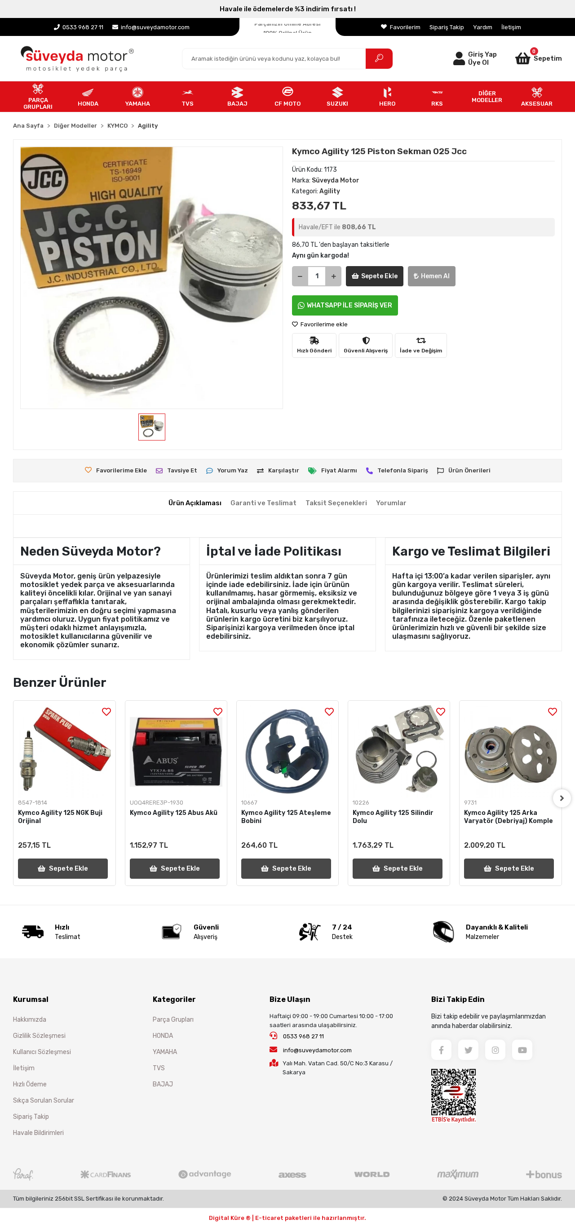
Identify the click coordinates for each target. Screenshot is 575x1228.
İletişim (511, 27)
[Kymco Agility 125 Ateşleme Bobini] (287, 751)
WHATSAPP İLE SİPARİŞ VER (349, 305)
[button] (529, 58)
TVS (159, 1068)
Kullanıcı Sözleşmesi (42, 1052)
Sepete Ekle (379, 276)
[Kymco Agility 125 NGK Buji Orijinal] (64, 751)
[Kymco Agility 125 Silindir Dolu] (399, 751)
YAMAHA (165, 1052)
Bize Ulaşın (290, 999)
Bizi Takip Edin (458, 999)
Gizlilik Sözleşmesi (39, 1036)
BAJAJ (163, 1084)
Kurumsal (31, 999)
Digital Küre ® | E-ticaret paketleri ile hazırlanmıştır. (287, 1218)
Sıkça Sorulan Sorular (43, 1100)
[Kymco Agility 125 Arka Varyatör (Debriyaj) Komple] (510, 751)
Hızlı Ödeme (30, 1084)
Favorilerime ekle (323, 324)
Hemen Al (435, 276)
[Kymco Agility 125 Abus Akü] (176, 751)
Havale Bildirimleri (38, 1133)
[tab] (194, 503)
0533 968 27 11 (303, 1036)
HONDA (163, 1036)
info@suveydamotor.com (317, 1050)
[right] (562, 798)
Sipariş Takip (446, 27)
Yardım (482, 27)
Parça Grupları (173, 1019)
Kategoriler (174, 999)
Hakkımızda (29, 1019)
